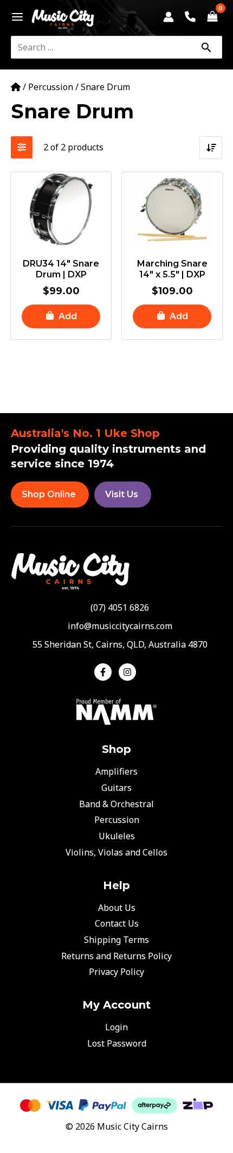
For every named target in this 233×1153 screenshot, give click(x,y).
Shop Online (49, 494)
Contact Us (117, 923)
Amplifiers (116, 771)
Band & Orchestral (116, 804)
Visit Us (121, 494)
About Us (116, 908)
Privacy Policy (116, 972)
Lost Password (116, 1043)
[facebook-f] (105, 672)
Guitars (116, 788)
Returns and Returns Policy (116, 956)
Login (116, 1027)
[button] (61, 317)
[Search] (206, 47)
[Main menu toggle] (14, 16)
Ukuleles (117, 836)
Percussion (50, 87)
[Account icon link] (168, 17)
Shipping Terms (116, 940)
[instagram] (129, 672)
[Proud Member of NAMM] (116, 711)
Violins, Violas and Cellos (116, 852)
